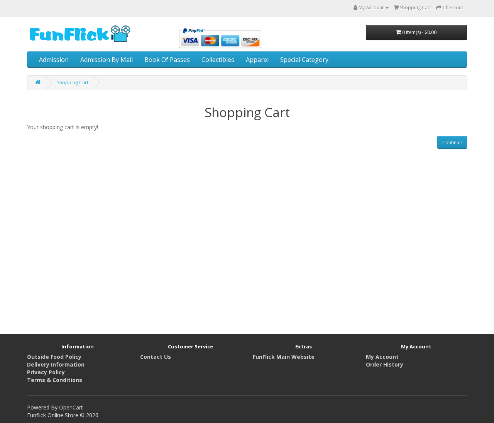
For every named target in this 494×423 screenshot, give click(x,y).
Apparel (257, 59)
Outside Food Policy (54, 356)
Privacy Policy (46, 372)
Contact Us (155, 356)
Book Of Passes (167, 59)
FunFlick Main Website (284, 356)
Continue (452, 142)
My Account (382, 356)
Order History (384, 364)
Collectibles (217, 59)
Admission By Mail (106, 59)
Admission (54, 59)
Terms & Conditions (54, 380)
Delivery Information (56, 364)
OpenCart (71, 407)
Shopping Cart (72, 82)
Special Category (304, 59)
